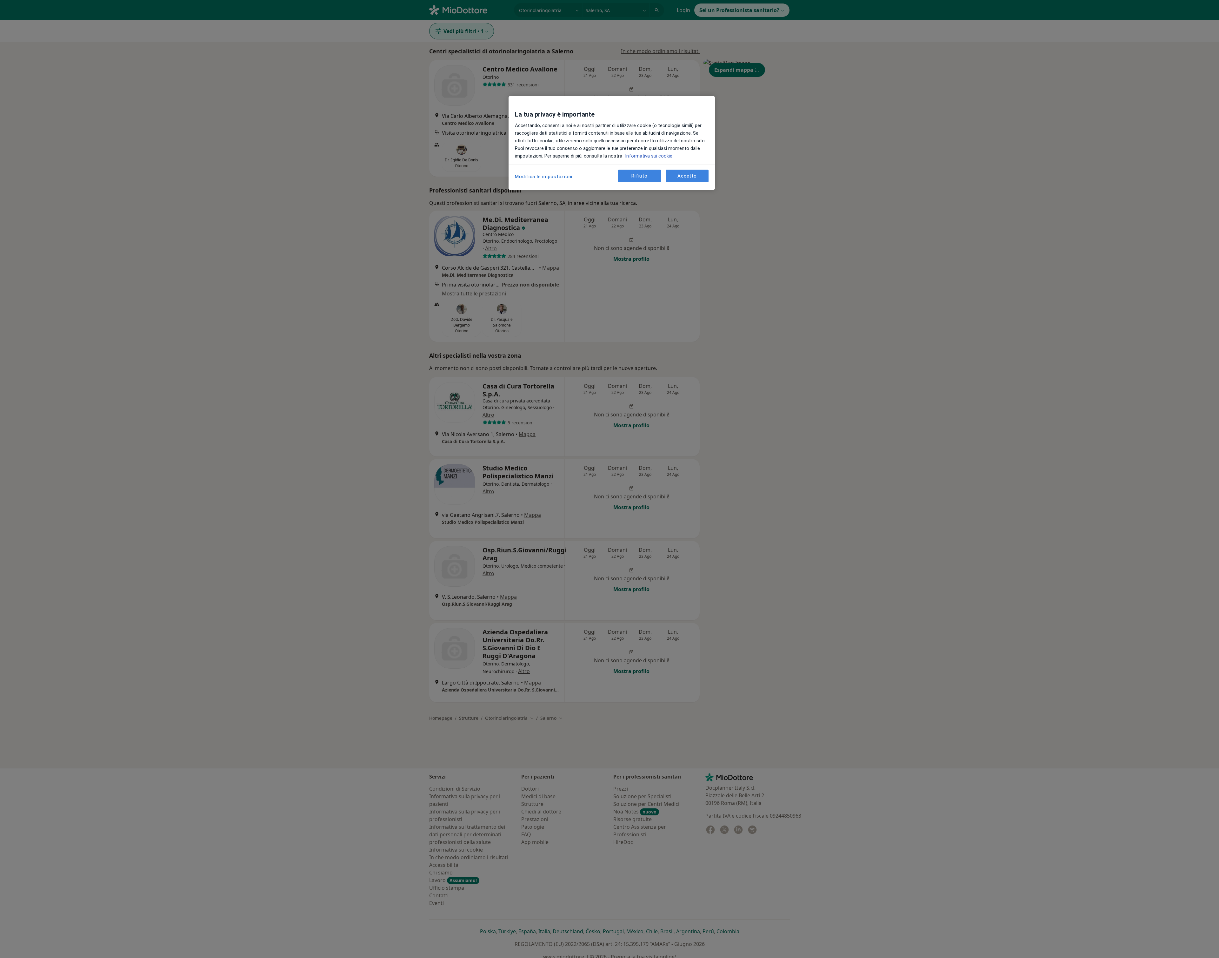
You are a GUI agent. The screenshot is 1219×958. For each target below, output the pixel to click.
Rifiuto (639, 176)
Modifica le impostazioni (543, 176)
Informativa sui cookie (648, 156)
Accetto (686, 176)
